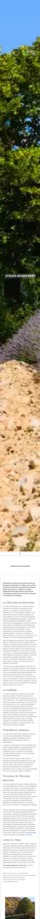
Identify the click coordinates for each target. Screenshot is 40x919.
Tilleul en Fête (30, 833)
